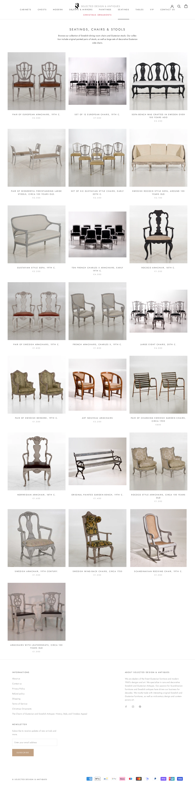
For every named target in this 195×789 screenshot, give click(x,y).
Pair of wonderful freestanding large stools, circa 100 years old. (36, 193)
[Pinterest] (140, 706)
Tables (140, 9)
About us (16, 678)
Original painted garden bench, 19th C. (97, 494)
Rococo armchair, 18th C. (159, 267)
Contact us (167, 9)
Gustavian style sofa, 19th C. (36, 267)
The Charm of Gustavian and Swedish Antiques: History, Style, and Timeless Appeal (49, 713)
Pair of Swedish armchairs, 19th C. (36, 344)
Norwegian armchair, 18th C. (36, 494)
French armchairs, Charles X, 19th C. (97, 344)
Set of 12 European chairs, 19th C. (97, 114)
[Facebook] (126, 706)
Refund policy (18, 693)
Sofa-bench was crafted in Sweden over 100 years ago (158, 116)
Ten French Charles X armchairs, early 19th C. (97, 269)
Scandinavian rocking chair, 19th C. (158, 571)
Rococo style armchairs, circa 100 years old (158, 496)
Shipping (16, 698)
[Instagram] (133, 706)
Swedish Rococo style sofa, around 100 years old (158, 193)
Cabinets (25, 9)
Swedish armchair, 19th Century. (36, 571)
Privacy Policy (18, 688)
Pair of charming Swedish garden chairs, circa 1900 (158, 419)
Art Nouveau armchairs (97, 418)
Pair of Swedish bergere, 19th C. (36, 418)
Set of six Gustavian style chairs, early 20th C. (97, 193)
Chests (42, 9)
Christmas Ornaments (97, 15)
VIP (152, 9)
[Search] (179, 6)
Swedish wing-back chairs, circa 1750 (97, 571)
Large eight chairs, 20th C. (158, 344)
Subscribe (23, 752)
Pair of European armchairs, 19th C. (36, 114)
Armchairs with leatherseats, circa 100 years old (36, 647)
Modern (58, 9)
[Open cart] (185, 6)
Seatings (123, 9)
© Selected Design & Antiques (29, 779)
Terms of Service (19, 703)
